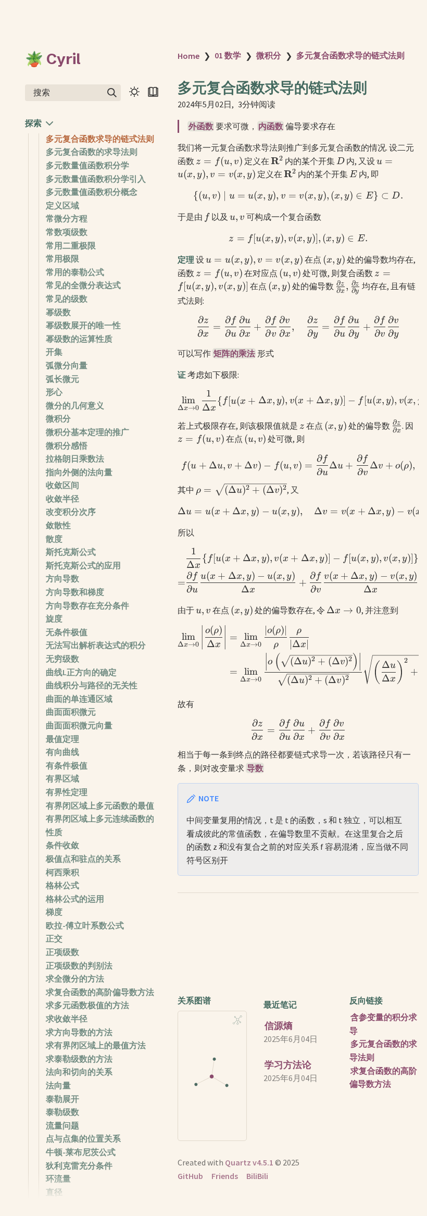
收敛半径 (62, 498)
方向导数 (62, 578)
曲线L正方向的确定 (81, 672)
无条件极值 (66, 632)
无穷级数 (62, 658)
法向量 (58, 1085)
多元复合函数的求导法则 (91, 151)
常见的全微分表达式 (83, 285)
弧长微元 (62, 379)
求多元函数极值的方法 (87, 1005)
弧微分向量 (66, 365)
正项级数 (62, 952)
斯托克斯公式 (71, 552)
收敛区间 (62, 485)
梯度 (54, 912)
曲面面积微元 (71, 711)
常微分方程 (66, 218)
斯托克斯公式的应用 (83, 565)
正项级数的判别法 (79, 965)
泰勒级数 (62, 1112)
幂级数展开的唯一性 (83, 325)
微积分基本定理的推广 (87, 432)
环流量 (58, 1178)
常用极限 (62, 258)
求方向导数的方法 (79, 1032)
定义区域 (62, 205)
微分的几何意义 (75, 405)
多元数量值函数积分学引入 (96, 178)
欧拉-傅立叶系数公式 (85, 925)
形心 (54, 392)
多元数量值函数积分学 (87, 165)
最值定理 (62, 739)
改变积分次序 (71, 511)
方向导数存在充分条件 (87, 605)
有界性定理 (66, 792)
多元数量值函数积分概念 (91, 192)
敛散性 (58, 525)
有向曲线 (62, 752)
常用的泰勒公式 (75, 272)
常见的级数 (66, 298)
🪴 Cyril (53, 59)
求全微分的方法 (75, 978)
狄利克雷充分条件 (79, 1165)
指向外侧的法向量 (79, 472)
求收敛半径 (66, 1018)
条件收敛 (62, 845)
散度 (54, 538)
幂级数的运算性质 (79, 338)
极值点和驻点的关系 (83, 858)
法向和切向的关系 (79, 1071)
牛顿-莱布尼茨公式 (81, 1152)
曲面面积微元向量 (79, 725)
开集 (54, 351)
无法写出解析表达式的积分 (96, 645)
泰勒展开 (62, 1099)
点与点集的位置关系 (83, 1138)
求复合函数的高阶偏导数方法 (100, 992)
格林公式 (62, 885)
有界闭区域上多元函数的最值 (100, 805)
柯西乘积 (62, 872)
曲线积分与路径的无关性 (91, 685)
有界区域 (62, 778)
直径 (54, 1192)
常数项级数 (66, 232)
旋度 (54, 618)
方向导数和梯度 (75, 592)
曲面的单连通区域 (79, 698)
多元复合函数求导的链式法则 (100, 138)
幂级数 (58, 312)
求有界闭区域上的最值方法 (96, 1045)
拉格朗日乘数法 (75, 458)
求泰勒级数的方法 (79, 1058)
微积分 (58, 418)
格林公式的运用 (75, 899)
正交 (54, 938)
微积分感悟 (66, 445)
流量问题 (62, 1125)
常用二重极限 (71, 245)
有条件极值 (66, 765)
